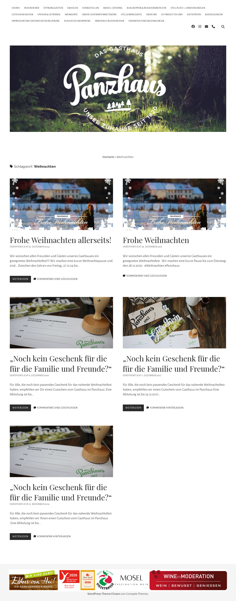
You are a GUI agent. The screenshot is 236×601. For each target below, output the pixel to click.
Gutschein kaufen (22, 14)
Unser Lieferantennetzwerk (99, 14)
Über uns (151, 14)
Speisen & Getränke (48, 14)
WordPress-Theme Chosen (103, 593)
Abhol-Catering (112, 8)
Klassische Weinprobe (77, 21)
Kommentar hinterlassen (167, 407)
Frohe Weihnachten (174, 204)
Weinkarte (71, 14)
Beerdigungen (214, 14)
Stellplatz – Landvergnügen (188, 8)
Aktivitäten (194, 14)
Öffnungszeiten (53, 8)
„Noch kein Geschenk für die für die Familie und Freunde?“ (61, 322)
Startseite (108, 157)
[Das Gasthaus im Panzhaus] (118, 126)
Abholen (72, 8)
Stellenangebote (131, 14)
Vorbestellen (90, 8)
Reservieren (31, 8)
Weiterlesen (21, 280)
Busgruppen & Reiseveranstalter (146, 8)
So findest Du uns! (172, 14)
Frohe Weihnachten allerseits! (61, 204)
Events (16, 8)
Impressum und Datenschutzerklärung (36, 21)
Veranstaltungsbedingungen (146, 21)
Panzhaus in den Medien (109, 21)
